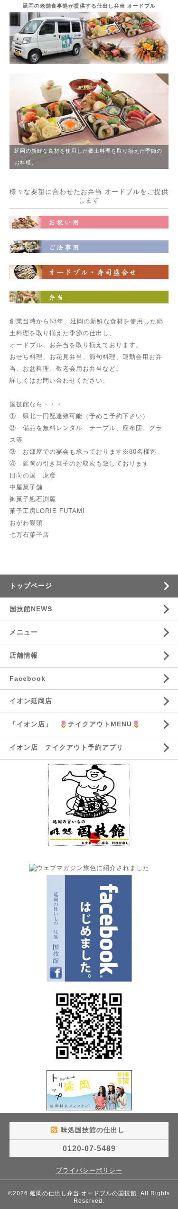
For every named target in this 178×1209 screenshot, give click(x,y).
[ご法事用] (89, 246)
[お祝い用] (89, 221)
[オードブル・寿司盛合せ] (89, 271)
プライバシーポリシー (89, 1170)
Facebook (27, 678)
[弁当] (89, 296)
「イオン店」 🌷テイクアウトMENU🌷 (75, 724)
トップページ (30, 585)
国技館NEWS (30, 609)
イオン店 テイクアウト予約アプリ (66, 747)
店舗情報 (23, 655)
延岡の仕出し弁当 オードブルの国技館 (83, 1193)
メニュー (23, 632)
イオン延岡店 (30, 701)
